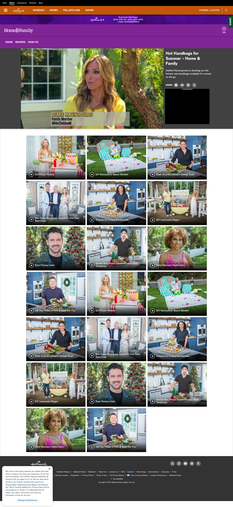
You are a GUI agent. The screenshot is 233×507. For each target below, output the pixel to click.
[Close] (49, 469)
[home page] (19, 10)
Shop (5, 3)
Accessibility (118, 479)
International (153, 472)
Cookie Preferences (158, 475)
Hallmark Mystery (63, 472)
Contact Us (113, 472)
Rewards (32, 3)
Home (9, 42)
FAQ (122, 472)
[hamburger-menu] (5, 10)
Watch (11, 3)
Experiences (22, 3)
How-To (33, 42)
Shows (89, 10)
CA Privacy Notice (117, 475)
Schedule (38, 10)
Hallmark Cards (175, 475)
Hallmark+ (92, 472)
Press (174, 472)
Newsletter (75, 475)
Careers (130, 472)
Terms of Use (101, 475)
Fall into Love (71, 10)
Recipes (20, 42)
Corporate (165, 472)
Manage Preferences (27, 500)
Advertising (141, 472)
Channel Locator (209, 10)
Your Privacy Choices (139, 475)
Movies (54, 10)
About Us (102, 472)
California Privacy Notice (27, 485)
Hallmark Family (79, 472)
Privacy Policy (87, 475)
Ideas (41, 3)
